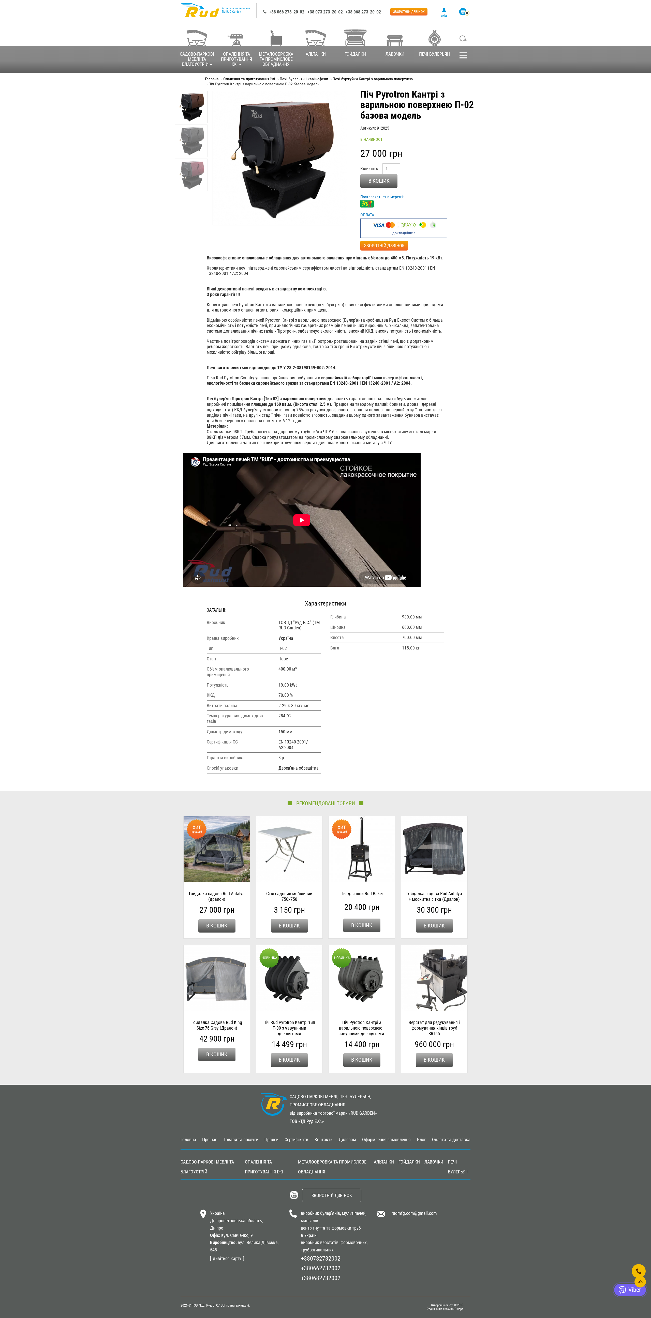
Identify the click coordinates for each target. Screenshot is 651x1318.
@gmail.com (425, 1213)
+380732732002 (321, 1258)
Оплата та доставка (451, 1139)
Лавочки (395, 54)
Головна (212, 78)
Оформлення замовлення (386, 1139)
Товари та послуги (241, 1139)
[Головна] (200, 13)
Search (463, 39)
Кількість (369, 168)
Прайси (271, 1139)
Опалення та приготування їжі (236, 59)
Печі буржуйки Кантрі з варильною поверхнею (373, 78)
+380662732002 (321, 1268)
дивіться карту (227, 1258)
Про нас (209, 1139)
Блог (421, 1139)
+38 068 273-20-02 (363, 11)
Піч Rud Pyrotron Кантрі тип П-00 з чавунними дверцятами (289, 1028)
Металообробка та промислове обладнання (276, 59)
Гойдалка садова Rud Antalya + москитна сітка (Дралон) (434, 896)
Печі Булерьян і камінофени (304, 78)
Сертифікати (296, 1139)
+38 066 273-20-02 (286, 11)
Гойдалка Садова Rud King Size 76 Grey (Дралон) (216, 1025)
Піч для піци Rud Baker (362, 893)
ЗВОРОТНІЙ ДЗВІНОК (409, 12)
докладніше (402, 232)
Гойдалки (355, 54)
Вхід (444, 15)
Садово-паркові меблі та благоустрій (197, 59)
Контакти (324, 1139)
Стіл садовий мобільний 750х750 (289, 896)
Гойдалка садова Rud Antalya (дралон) (217, 896)
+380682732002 (321, 1278)
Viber (634, 1289)
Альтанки (316, 54)
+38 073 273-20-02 (325, 11)
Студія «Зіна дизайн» (440, 1309)
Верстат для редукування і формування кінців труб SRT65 (434, 1028)
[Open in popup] (639, 1271)
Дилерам (347, 1139)
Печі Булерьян (434, 54)
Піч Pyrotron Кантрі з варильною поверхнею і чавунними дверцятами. (361, 1028)
